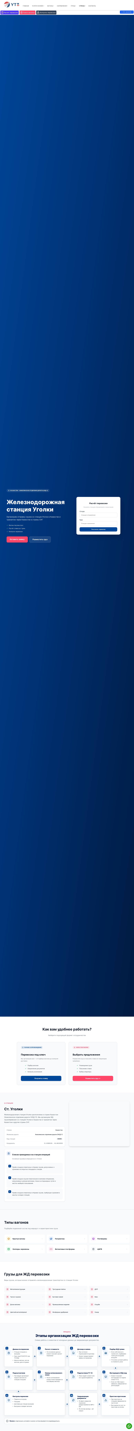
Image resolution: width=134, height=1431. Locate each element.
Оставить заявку (17, 539)
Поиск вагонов (29, 13)
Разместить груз (40, 539)
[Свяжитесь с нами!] (129, 1426)
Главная (26, 6)
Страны (81, 6)
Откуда (82, 511)
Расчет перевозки (11, 13)
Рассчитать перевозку (98, 529)
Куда (81, 520)
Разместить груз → (92, 1078)
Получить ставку (41, 1078)
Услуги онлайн (37, 6)
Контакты (92, 6)
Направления (62, 6)
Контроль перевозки (48, 13)
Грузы (73, 6)
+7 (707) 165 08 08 (126, 12)
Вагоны (50, 6)
